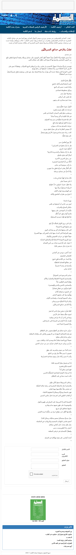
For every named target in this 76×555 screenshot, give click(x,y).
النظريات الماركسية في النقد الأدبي (62, 543)
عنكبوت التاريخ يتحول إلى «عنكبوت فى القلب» (58, 534)
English (4, 15)
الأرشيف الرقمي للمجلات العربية (35, 27)
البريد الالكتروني (65, 455)
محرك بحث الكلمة (13, 27)
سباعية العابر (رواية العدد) (64, 540)
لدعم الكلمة (27, 31)
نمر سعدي (68, 54)
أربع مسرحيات (68, 546)
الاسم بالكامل (66, 449)
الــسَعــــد (69, 537)
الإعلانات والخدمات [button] (67, 31)
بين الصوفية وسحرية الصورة (64, 531)
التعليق (64, 465)
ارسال (67, 481)
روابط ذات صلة (50, 31)
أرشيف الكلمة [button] (56, 27)
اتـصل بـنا (38, 31)
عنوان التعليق (65, 460)
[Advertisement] (38, 5)
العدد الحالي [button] (70, 27)
